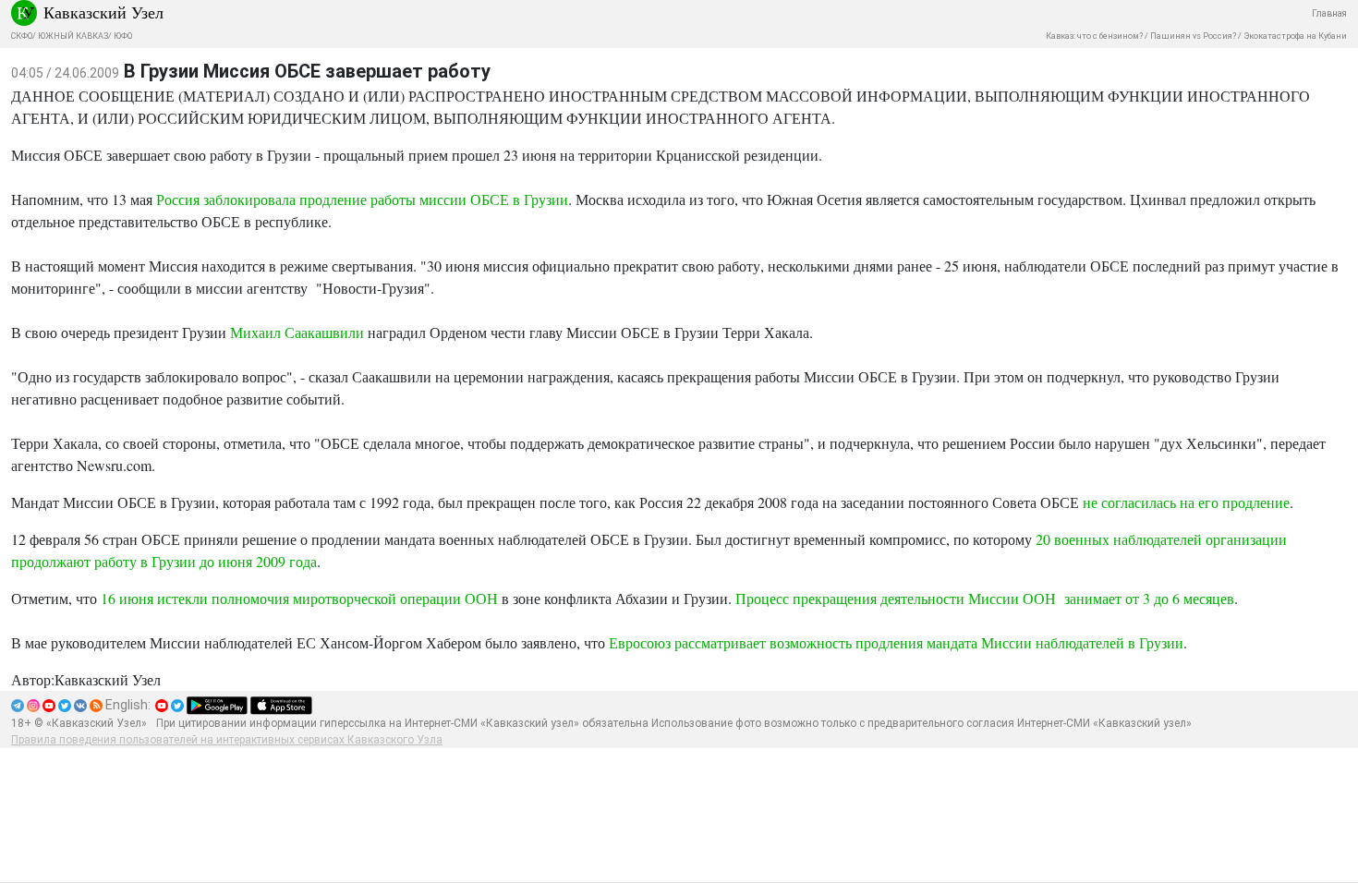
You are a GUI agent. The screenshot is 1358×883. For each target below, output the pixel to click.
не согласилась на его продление (1186, 502)
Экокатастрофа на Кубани (1295, 36)
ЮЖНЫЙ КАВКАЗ (73, 36)
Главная (1329, 13)
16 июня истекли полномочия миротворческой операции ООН (301, 598)
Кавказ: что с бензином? (1094, 36)
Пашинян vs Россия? (1193, 36)
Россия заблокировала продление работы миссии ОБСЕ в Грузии (362, 199)
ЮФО (123, 36)
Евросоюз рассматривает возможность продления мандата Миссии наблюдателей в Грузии (896, 642)
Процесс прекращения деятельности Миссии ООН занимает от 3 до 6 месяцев (984, 598)
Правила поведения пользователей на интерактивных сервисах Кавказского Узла (227, 739)
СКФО (21, 36)
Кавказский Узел (103, 12)
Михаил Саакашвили (297, 332)
